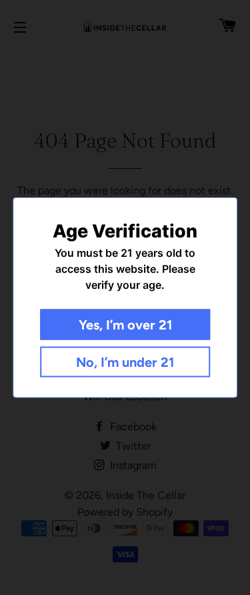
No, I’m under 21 (125, 362)
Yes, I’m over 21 (125, 325)
